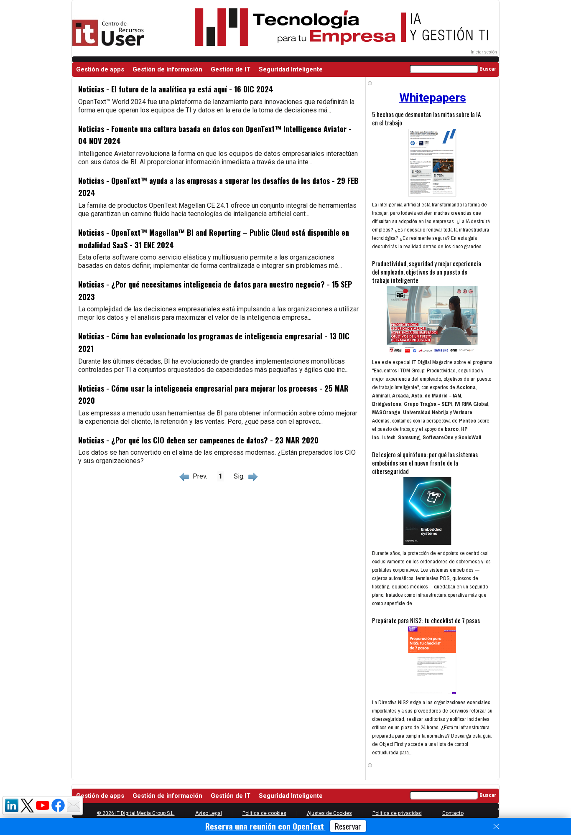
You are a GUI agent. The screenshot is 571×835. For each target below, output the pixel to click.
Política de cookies (264, 813)
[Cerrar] (496, 826)
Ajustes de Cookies (329, 813)
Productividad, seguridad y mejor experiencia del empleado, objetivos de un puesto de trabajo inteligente (426, 272)
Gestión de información (167, 69)
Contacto (453, 813)
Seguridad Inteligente (291, 69)
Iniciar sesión (484, 52)
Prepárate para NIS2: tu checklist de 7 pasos (426, 620)
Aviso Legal (208, 813)
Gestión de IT (230, 69)
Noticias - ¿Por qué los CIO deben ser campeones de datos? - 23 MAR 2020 (198, 440)
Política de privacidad (397, 813)
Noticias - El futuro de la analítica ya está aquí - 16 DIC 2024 (175, 89)
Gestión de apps (100, 69)
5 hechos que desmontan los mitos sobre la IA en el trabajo (426, 118)
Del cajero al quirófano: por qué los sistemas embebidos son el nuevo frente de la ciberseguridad (425, 463)
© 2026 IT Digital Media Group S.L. (136, 813)
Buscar (487, 69)
